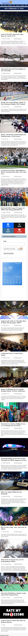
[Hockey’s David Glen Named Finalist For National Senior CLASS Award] (14, 123)
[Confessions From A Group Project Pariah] (14, 342)
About (17, 5)
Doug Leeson (6, 106)
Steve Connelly (6, 38)
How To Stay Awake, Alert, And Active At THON (13, 528)
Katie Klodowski (6, 462)
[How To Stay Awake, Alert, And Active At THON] (14, 516)
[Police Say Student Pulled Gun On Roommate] (14, 481)
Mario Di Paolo (6, 357)
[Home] (7, 3)
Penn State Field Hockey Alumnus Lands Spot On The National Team (13, 594)
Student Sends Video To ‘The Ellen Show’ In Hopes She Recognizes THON (14, 322)
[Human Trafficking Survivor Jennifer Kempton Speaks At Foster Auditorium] (14, 377)
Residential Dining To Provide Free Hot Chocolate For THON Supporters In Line (13, 459)
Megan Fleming (6, 73)
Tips (14, 5)
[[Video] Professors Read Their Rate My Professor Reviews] (14, 612)
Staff (4, 624)
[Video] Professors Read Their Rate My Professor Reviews (13, 621)
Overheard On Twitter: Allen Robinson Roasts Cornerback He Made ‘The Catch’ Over (14, 172)
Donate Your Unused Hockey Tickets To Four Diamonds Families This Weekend (13, 103)
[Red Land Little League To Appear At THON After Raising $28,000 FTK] (14, 196)
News (5, 5)
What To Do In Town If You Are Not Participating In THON (12, 560)
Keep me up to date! (8, 253)
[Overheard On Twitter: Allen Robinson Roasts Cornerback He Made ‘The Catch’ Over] (14, 158)
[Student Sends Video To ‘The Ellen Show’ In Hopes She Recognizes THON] (14, 310)
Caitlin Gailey (6, 428)
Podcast (10, 5)
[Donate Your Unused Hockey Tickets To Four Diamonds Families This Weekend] (14, 91)
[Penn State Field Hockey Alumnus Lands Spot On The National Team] (14, 582)
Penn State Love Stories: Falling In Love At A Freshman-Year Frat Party (13, 425)
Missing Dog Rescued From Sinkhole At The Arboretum (13, 70)
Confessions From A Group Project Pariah (12, 354)
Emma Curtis (6, 531)
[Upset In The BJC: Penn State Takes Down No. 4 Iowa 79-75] (14, 22)
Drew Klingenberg (7, 564)
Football (22, 5)
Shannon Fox (6, 393)
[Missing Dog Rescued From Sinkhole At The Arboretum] (14, 56)
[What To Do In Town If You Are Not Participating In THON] (14, 548)
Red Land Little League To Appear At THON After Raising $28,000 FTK (12, 209)
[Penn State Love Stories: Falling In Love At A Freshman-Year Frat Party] (14, 412)
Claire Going (6, 325)
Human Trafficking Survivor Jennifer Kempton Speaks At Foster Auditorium (13, 390)
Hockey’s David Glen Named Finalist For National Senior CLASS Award (13, 135)
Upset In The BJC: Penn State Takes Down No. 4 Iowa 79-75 (12, 35)
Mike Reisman (6, 176)
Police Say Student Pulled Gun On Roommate (11, 493)
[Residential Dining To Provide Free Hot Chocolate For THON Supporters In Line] (14, 447)
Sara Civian (5, 139)
